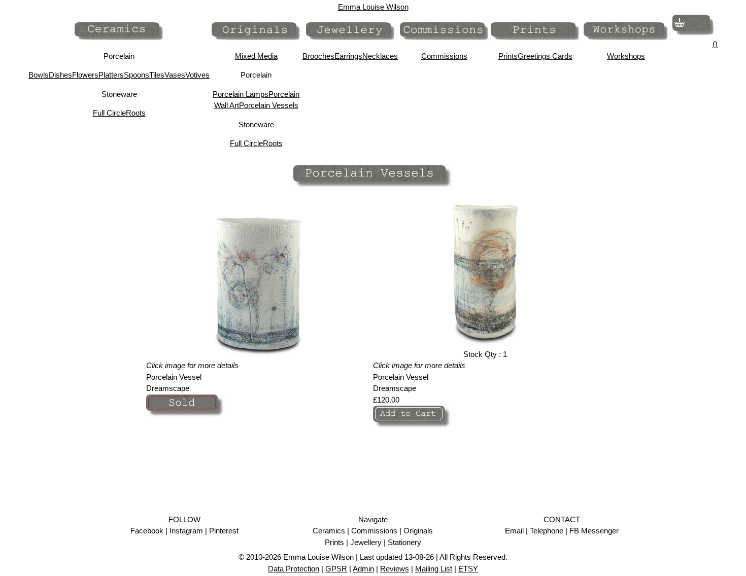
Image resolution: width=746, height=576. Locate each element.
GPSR (336, 568)
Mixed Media (256, 56)
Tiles (156, 74)
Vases (174, 74)
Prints (508, 56)
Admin (363, 568)
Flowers (85, 74)
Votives (197, 74)
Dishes (60, 74)
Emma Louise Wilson (373, 7)
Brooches (318, 56)
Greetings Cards (545, 56)
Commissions (444, 56)
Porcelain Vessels (268, 105)
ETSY (468, 568)
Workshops (626, 56)
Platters (111, 74)
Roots (136, 113)
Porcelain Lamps (240, 94)
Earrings (348, 56)
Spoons (136, 74)
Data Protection (293, 568)
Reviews (394, 568)
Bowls (38, 74)
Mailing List (433, 568)
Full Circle (109, 113)
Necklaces (380, 56)
